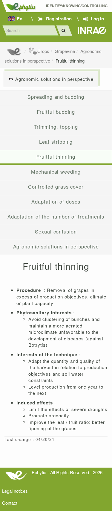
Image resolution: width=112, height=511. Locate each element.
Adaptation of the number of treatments (56, 216)
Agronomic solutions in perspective (54, 79)
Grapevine (65, 51)
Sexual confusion (56, 231)
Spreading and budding (55, 96)
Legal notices (15, 491)
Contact (9, 503)
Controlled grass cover (56, 186)
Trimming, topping (56, 126)
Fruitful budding (56, 111)
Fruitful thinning (70, 60)
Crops (43, 51)
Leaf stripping (56, 141)
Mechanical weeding (55, 171)
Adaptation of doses (55, 201)
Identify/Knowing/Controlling (77, 5)
